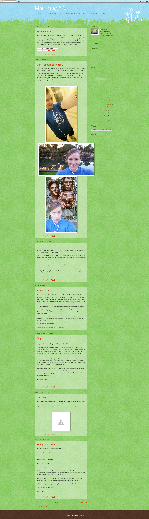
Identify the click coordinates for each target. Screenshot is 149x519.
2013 (107, 110)
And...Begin (43, 397)
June (108, 97)
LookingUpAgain (105, 29)
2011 (107, 115)
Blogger (82, 515)
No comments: (61, 54)
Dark (39, 246)
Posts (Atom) (44, 506)
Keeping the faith (45, 290)
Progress (41, 338)
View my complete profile (97, 39)
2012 (107, 113)
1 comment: (60, 387)
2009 (107, 120)
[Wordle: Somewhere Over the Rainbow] (101, 129)
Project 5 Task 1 (45, 31)
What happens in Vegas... (50, 64)
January (109, 106)
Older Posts (83, 503)
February (109, 104)
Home (57, 503)
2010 (107, 118)
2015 (107, 95)
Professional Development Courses (46, 50)
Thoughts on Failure (47, 444)
